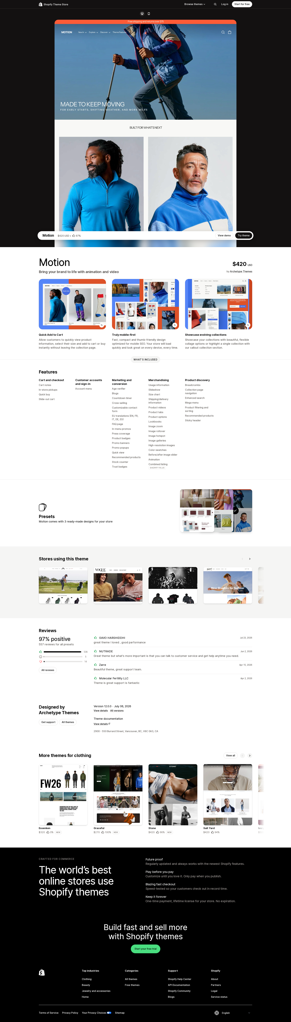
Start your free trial (146, 948)
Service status (219, 996)
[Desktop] (142, 13)
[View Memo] (197, 510)
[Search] (215, 4)
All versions (117, 710)
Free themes (132, 985)
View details (101, 710)
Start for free (242, 4)
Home (85, 996)
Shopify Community (179, 990)
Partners (216, 985)
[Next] (249, 558)
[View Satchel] (216, 510)
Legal (214, 990)
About (214, 979)
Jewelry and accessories (96, 990)
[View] (63, 586)
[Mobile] (148, 13)
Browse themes (193, 4)
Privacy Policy (70, 1012)
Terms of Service (49, 1012)
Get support (48, 722)
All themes (68, 722)
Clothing (87, 979)
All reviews (47, 670)
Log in (224, 4)
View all (230, 755)
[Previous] (242, 558)
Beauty (86, 985)
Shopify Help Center (179, 979)
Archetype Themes (241, 271)
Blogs (171, 996)
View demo (224, 235)
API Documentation (179, 985)
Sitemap (120, 1012)
